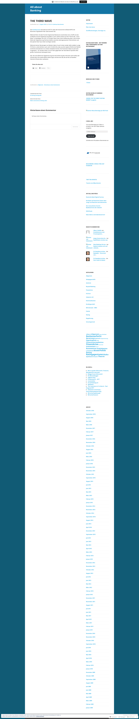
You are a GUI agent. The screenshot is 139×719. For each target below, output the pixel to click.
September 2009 (90, 679)
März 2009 (89, 700)
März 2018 (89, 425)
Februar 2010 (89, 665)
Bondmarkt (97, 338)
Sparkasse (89, 356)
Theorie (101, 356)
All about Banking (36, 8)
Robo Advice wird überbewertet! (95, 214)
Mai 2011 (88, 616)
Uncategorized (90, 322)
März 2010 (89, 662)
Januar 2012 (89, 594)
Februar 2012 (89, 591)
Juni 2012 (88, 580)
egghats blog (91, 377)
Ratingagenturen (94, 354)
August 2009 (89, 683)
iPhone (97, 346)
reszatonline (91, 381)
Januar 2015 (89, 502)
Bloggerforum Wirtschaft (95, 374)
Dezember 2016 (90, 439)
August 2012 (89, 573)
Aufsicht (88, 283)
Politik (88, 311)
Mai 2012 (88, 584)
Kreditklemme (102, 349)
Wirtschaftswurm (93, 395)
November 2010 (90, 637)
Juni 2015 (88, 488)
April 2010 (89, 658)
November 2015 (90, 471)
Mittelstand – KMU (91, 308)
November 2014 (90, 509)
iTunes (88, 82)
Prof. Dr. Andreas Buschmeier (56, 24)
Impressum (89, 23)
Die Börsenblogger (93, 376)
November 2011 (90, 601)
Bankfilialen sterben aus (100, 240)
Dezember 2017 (90, 428)
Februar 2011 (89, 626)
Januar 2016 (89, 463)
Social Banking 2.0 (93, 383)
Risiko (106, 354)
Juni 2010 (88, 651)
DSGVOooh (89, 211)
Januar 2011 (89, 630)
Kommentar (75, 126)
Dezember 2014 (90, 506)
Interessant (90, 346)
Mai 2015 (88, 492)
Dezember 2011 (90, 598)
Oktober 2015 (90, 474)
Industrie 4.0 (89, 297)
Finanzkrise (89, 290)
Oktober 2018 (90, 410)
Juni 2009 (88, 690)
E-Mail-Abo (89, 121)
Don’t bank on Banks (99, 260)
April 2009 (89, 697)
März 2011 (89, 623)
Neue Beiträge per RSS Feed (100, 110)
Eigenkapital (91, 340)
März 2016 (89, 456)
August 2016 (89, 449)
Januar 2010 (89, 669)
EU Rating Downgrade (36, 94)
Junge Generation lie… (99, 238)
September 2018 (90, 414)
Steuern (95, 356)
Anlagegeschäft (90, 279)
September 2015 (90, 478)
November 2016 (90, 442)
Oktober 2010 (90, 640)
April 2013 (89, 548)
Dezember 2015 (90, 467)
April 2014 (89, 527)
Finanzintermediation (95, 342)
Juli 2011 (88, 608)
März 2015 (89, 495)
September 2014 (90, 517)
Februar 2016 (89, 460)
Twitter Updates (91, 179)
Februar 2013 (89, 555)
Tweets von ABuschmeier (93, 183)
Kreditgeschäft (90, 304)
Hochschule (101, 344)
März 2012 (89, 587)
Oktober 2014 (90, 513)
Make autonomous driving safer (38, 99)
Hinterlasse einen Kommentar (52, 85)
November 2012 (90, 566)
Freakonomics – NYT (94, 379)
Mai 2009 (88, 693)
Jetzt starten (83, 1)
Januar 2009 (89, 708)
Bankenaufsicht (93, 336)
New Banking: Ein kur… (99, 244)
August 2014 (89, 520)
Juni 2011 (88, 612)
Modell (96, 350)
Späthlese (91, 384)
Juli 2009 (88, 686)
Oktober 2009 (90, 676)
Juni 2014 (88, 524)
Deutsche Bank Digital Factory (95, 197)
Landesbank (89, 350)
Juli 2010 (88, 647)
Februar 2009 (89, 704)
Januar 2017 (89, 435)
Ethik (97, 340)
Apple (101, 334)
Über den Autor (90, 27)
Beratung (90, 338)
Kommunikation (90, 300)
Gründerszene (36, 29)
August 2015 (89, 481)
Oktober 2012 (90, 570)
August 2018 (89, 417)
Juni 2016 (88, 453)
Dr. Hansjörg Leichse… (99, 251)
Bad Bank (104, 334)
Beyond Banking (90, 286)
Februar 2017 (89, 432)
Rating (88, 315)
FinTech (88, 293)
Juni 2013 (88, 541)
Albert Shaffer (97, 230)
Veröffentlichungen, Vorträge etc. (96, 30)
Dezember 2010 (90, 633)
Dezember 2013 (90, 531)
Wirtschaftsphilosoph (94, 393)
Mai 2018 (88, 421)
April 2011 (89, 619)
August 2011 (89, 605)
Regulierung (89, 318)
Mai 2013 (88, 545)
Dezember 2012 (90, 563)
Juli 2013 (88, 538)
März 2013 (89, 552)
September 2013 (90, 534)
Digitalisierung (104, 338)
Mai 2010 (88, 654)
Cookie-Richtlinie (40, 716)
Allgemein (40, 85)
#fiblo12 (88, 334)
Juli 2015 (88, 485)
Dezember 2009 (90, 672)
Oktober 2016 (90, 446)
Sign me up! (91, 136)
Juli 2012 (88, 577)
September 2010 (90, 644)
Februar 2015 (89, 499)
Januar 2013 (89, 559)
